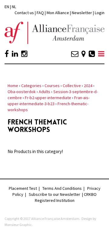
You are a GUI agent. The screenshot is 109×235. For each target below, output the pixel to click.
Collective (72, 85)
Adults (44, 91)
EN (7, 6)
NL (14, 6)
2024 (88, 85)
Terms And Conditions (62, 188)
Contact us (24, 12)
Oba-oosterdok (22, 91)
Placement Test (23, 188)
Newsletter (82, 12)
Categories (31, 85)
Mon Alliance (58, 12)
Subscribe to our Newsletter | (56, 194)
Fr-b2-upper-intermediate (48, 97)
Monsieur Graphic (18, 224)
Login (99, 12)
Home (13, 85)
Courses (52, 85)
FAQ (40, 12)
